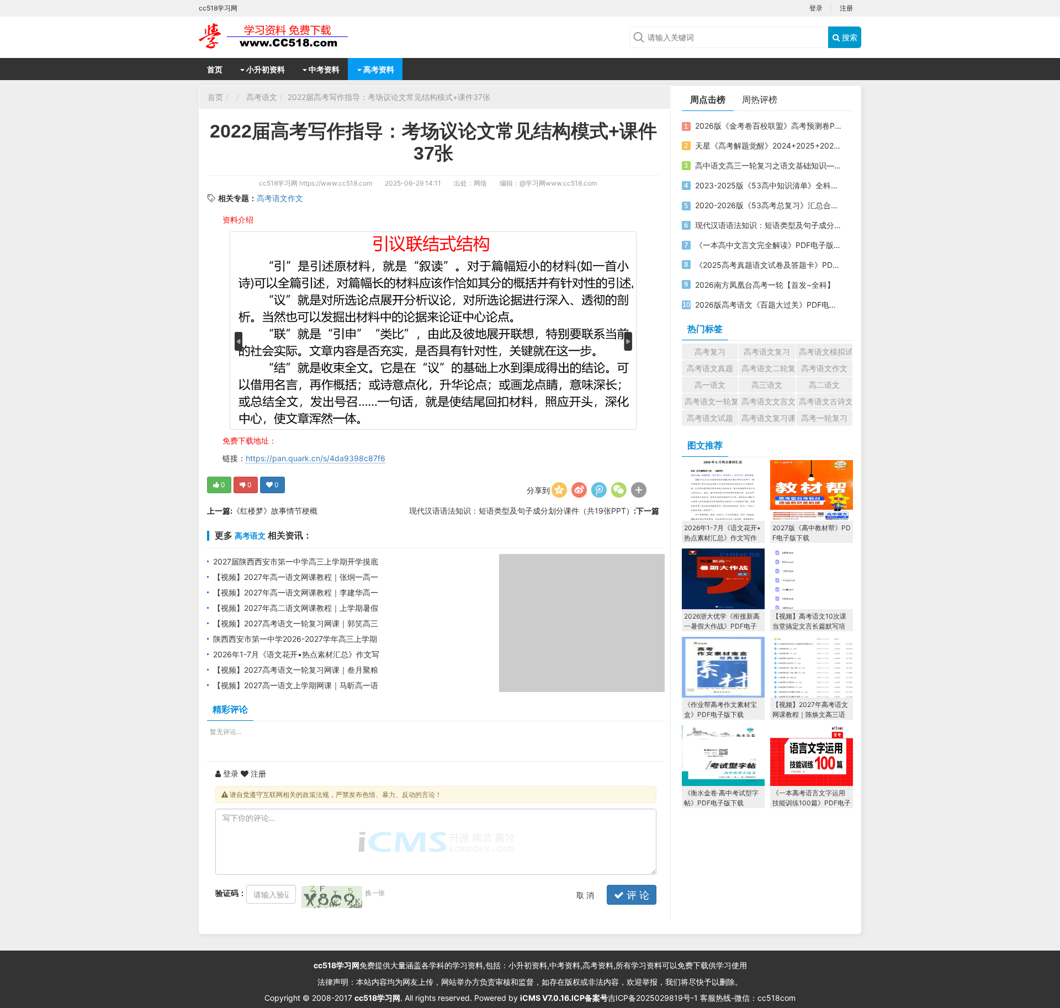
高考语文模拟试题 (825, 351)
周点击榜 (707, 99)
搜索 (848, 37)
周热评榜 (759, 99)
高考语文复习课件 (768, 418)
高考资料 (378, 69)
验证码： (230, 893)
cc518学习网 (278, 183)
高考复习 (710, 351)
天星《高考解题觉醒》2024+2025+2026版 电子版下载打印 (769, 145)
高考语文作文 (280, 198)
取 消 (585, 895)
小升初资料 (265, 69)
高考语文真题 (710, 368)
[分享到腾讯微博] (599, 490)
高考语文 (261, 97)
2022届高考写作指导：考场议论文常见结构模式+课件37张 (389, 97)
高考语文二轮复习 (768, 368)
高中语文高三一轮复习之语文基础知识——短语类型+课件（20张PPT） (769, 165)
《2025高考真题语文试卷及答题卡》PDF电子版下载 (769, 265)
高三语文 (766, 384)
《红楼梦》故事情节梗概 (274, 510)
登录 (816, 8)
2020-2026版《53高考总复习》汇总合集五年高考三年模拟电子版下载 (769, 205)
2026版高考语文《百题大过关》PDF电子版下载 (769, 304)
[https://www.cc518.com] (287, 36)
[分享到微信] (619, 490)
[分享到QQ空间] (559, 490)
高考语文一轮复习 (711, 401)
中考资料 (323, 69)
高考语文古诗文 (825, 401)
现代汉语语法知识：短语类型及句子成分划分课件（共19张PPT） (521, 510)
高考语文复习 (767, 351)
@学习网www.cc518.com (558, 183)
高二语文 (824, 384)
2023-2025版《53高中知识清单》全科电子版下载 (769, 185)
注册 (846, 8)
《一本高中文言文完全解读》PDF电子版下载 (769, 245)
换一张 (375, 893)
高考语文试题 (710, 418)
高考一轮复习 (824, 418)
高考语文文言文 (768, 401)
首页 (214, 69)
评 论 (636, 895)
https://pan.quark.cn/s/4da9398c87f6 (315, 458)
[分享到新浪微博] (579, 490)
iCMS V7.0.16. (545, 997)
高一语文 (710, 384)
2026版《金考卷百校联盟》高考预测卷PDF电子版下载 (769, 125)
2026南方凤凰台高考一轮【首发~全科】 (765, 284)
